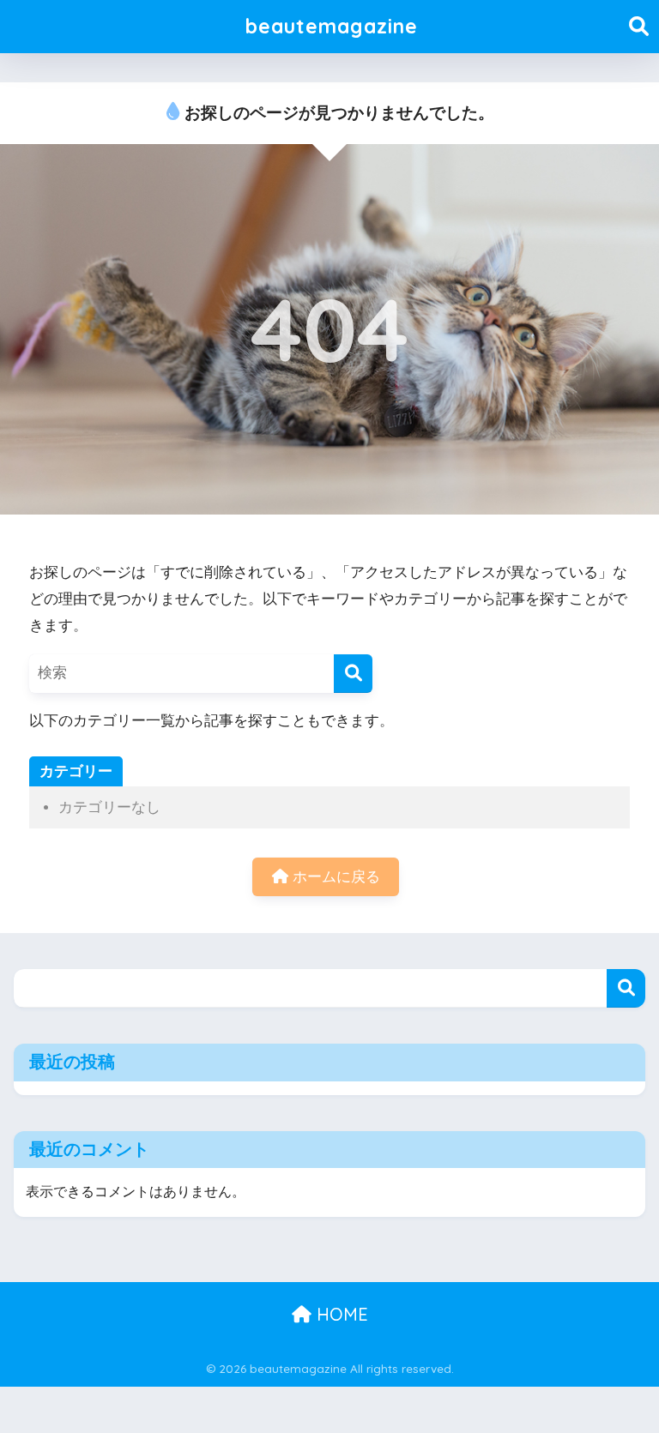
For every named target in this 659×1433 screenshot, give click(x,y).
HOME (339, 1314)
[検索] (353, 673)
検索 (626, 988)
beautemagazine (331, 26)
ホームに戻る (334, 877)
